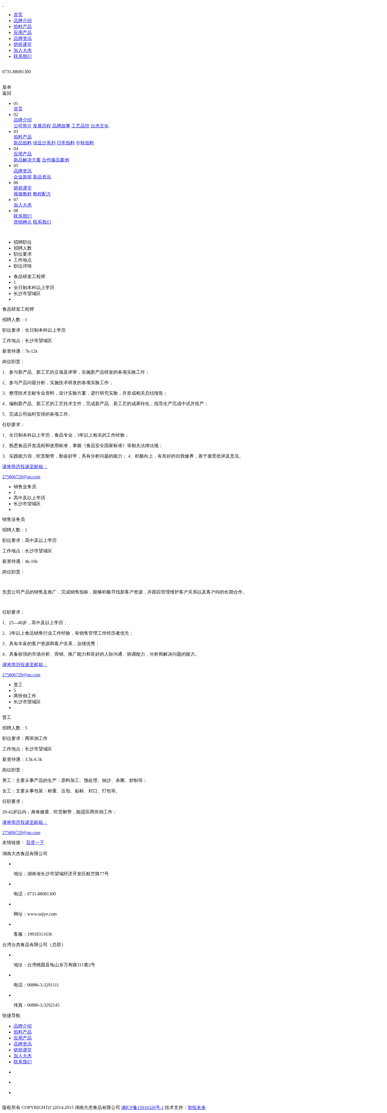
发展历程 (42, 125)
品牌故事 (61, 125)
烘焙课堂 (23, 44)
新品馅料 (23, 142)
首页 (18, 14)
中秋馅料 (85, 142)
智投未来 (197, 1107)
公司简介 (23, 125)
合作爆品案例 (55, 159)
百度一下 (35, 842)
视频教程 (23, 194)
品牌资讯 (23, 38)
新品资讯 (42, 176)
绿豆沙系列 (44, 142)
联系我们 (23, 56)
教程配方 (42, 194)
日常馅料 (66, 142)
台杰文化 (100, 125)
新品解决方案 (27, 159)
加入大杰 (23, 50)
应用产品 (23, 32)
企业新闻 (23, 176)
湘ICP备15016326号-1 (142, 1107)
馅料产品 (23, 26)
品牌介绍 (23, 20)
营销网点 (23, 222)
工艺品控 (80, 125)
